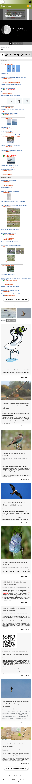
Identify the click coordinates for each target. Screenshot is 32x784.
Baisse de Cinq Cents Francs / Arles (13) (10, 229)
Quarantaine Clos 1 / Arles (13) (8, 274)
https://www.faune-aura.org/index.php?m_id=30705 (14, 466)
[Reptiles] (14, 55)
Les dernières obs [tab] (5, 47)
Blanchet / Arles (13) (5, 73)
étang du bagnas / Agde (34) (7, 106)
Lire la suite (24, 377)
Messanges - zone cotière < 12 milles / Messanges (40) (13, 117)
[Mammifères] (6, 55)
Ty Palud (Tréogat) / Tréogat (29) (8, 88)
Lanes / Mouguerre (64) (6, 153)
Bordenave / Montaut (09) (6, 187)
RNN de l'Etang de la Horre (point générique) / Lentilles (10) (14, 205)
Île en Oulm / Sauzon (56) (6, 131)
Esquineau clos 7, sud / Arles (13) (8, 233)
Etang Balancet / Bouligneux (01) (8, 180)
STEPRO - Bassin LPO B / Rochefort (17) (10, 286)
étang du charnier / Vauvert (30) (8, 91)
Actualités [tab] (3, 320)
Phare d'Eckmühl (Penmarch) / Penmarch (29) (11, 84)
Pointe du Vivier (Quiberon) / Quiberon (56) (10, 145)
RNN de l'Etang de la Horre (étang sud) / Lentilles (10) (13, 201)
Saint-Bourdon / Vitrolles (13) (7, 80)
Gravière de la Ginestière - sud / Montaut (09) (11, 191)
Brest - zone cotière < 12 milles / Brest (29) (10, 293)
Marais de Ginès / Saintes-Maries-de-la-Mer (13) (11, 245)
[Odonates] (22, 55)
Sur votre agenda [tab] (11, 320)
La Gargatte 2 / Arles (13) (6, 236)
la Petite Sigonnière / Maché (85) (8, 169)
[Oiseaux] (2, 55)
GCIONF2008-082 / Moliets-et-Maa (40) (9, 113)
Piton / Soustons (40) (5, 127)
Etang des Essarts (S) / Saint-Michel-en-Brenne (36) (12, 109)
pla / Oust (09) (4, 63)
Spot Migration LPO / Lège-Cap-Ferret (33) (10, 95)
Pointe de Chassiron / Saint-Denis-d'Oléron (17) (11, 282)
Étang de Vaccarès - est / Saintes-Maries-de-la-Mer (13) (13, 77)
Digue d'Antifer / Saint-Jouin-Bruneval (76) (10, 165)
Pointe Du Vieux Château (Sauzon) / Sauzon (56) (11, 150)
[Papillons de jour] (26, 55)
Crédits (21, 775)
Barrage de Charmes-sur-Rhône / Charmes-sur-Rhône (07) (14, 183)
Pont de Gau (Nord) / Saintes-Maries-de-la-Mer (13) (12, 264)
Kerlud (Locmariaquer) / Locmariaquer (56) (10, 134)
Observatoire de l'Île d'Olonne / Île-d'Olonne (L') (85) (12, 172)
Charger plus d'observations (16, 299)
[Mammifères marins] (10, 55)
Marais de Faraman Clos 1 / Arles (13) (9, 241)
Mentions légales (12, 775)
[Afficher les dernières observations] (8, 49)
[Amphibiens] (18, 55)
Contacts (17, 775)
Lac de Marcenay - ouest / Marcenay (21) (10, 290)
